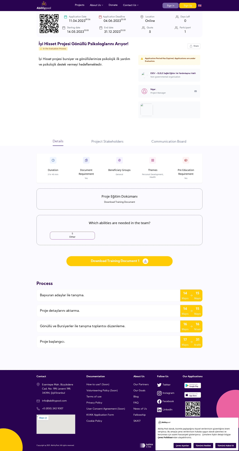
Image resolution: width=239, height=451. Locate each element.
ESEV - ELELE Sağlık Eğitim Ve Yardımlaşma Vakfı (173, 73)
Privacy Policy (94, 403)
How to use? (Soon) (97, 384)
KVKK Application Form (100, 415)
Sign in (170, 5)
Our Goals (139, 390)
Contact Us (130, 5)
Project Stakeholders (107, 141)
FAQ (135, 403)
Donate (113, 5)
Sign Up (188, 5)
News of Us (140, 409)
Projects (79, 5)
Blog (136, 396)
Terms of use (94, 396)
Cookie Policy (94, 421)
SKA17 (137, 421)
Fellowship (139, 415)
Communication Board (168, 141)
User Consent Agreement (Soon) (105, 409)
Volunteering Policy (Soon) (102, 390)
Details (58, 141)
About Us (96, 5)
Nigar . (153, 89)
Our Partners (141, 384)
